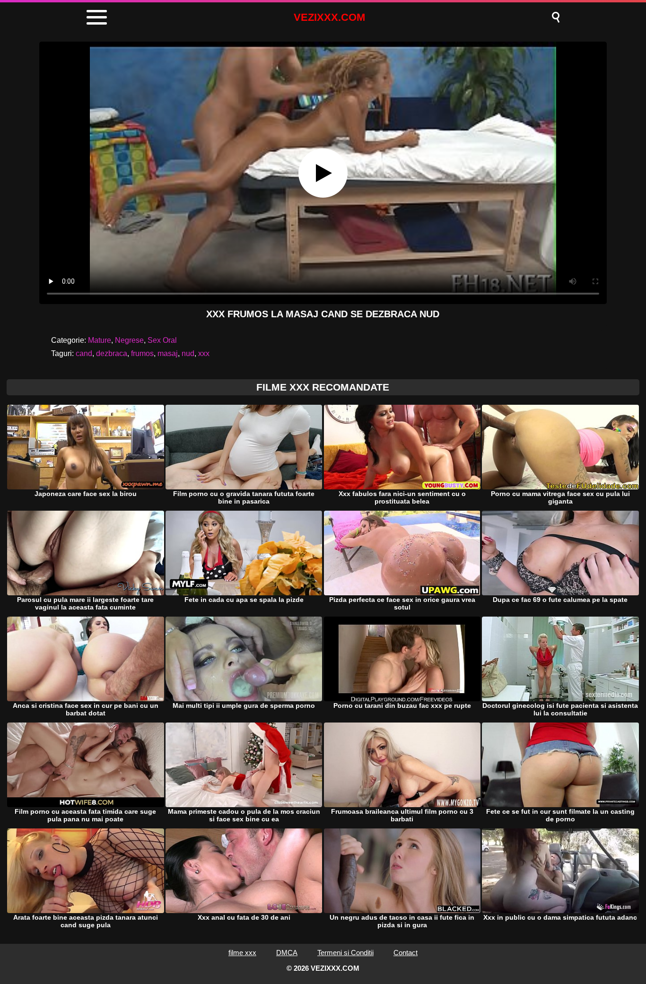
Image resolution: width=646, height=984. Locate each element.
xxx (204, 353)
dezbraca (111, 353)
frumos (142, 353)
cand (84, 353)
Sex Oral (162, 340)
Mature (99, 340)
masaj (167, 353)
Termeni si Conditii (345, 953)
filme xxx (242, 953)
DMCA (286, 953)
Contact (405, 953)
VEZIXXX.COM (329, 17)
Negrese (129, 340)
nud (188, 353)
